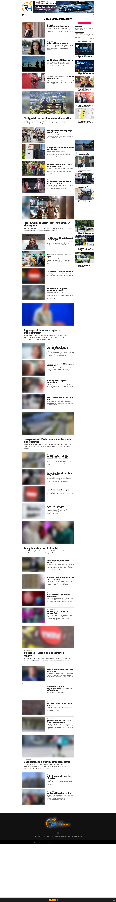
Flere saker (47, 807)
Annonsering (57, 15)
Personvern (75, 15)
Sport (47, 15)
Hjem (33, 15)
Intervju (70, 15)
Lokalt (37, 15)
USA (44, 15)
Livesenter (81, 15)
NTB (41, 15)
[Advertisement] (84, 131)
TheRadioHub (113, 900)
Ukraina (52, 15)
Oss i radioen (64, 15)
